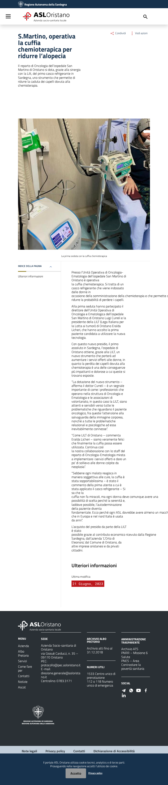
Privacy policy (55, 751)
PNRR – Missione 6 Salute (134, 654)
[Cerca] (145, 16)
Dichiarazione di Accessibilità (114, 751)
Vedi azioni (141, 33)
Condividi (120, 33)
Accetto (75, 773)
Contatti (79, 751)
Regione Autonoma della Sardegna (45, 4)
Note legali (29, 751)
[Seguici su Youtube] (138, 690)
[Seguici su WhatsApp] (131, 690)
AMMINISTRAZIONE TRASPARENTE (133, 641)
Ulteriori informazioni (30, 276)
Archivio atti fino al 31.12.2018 (99, 650)
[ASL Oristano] (21, 4)
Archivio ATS (129, 648)
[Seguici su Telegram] (123, 690)
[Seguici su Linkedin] (123, 694)
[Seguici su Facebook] (145, 690)
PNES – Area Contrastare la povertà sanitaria (132, 664)
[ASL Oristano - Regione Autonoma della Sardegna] (39, 625)
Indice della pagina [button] (30, 266)
